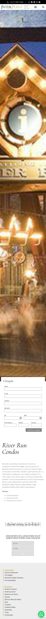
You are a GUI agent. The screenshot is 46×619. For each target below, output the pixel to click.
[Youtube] (39, 2)
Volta (25, 415)
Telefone (6, 400)
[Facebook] (31, 2)
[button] (35, 7)
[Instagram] (37, 2)
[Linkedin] (34, 2)
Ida (5, 415)
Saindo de (7, 408)
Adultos (21, 422)
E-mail (6, 393)
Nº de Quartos (8, 422)
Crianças (33, 422)
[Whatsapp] (29, 2)
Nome (6, 386)
